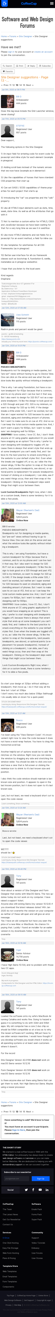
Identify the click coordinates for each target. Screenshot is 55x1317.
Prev (6, 85)
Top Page (10, 1296)
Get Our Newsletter (11, 1219)
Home (4, 36)
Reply (32, 66)
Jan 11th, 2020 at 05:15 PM (13, 119)
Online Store (43, 1296)
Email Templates (10, 1276)
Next (28, 85)
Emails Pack (37, 1209)
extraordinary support (12, 1164)
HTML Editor (8, 1155)
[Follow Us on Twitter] (26, 1190)
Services (7, 1232)
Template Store (10, 1266)
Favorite (9, 71)
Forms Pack (37, 1214)
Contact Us (8, 1224)
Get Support (29, 1300)
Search (8, 66)
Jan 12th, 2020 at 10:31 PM (13, 346)
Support (35, 1238)
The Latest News (10, 1214)
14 (20, 85)
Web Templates (10, 1271)
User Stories (37, 1258)
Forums (12, 36)
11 (10, 85)
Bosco (19, 720)
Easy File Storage (10, 1248)
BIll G (18, 96)
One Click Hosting (11, 1243)
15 (24, 85)
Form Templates (10, 1281)
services (30, 1158)
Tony (18, 876)
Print (20, 66)
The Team (7, 1209)
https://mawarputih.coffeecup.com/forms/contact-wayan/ (24, 707)
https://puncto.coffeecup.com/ (40, 342)
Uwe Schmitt (22, 314)
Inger (18, 950)
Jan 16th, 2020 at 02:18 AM (14, 943)
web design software (12, 1158)
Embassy (35, 1248)
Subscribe (46, 66)
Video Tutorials (38, 1243)
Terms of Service (27, 1312)
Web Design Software (12, 1300)
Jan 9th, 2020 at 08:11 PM (13, 90)
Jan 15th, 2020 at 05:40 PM (14, 869)
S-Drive (6, 1238)
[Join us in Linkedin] (47, 1190)
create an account (43, 51)
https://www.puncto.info (11, 339)
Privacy (8, 1305)
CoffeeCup (8, 1204)
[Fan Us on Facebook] (33, 1190)
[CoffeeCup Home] (29, 4)
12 (13, 85)
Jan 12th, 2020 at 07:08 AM (14, 308)
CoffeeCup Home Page (26, 1296)
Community (37, 1232)
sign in (11, 51)
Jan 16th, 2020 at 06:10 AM (14, 995)
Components (8, 1287)
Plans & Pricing (9, 1258)
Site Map (17, 1305)
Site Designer (25, 36)
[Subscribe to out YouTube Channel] (40, 1190)
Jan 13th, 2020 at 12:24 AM (14, 808)
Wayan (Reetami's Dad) (28, 510)
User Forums (37, 1253)
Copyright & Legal (44, 1300)
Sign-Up (40, 1179)
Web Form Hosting (11, 1253)
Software (36, 1204)
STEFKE (20, 125)
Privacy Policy (47, 1310)
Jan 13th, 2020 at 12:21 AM (13, 713)
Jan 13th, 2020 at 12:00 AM (14, 503)
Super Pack (37, 1219)
